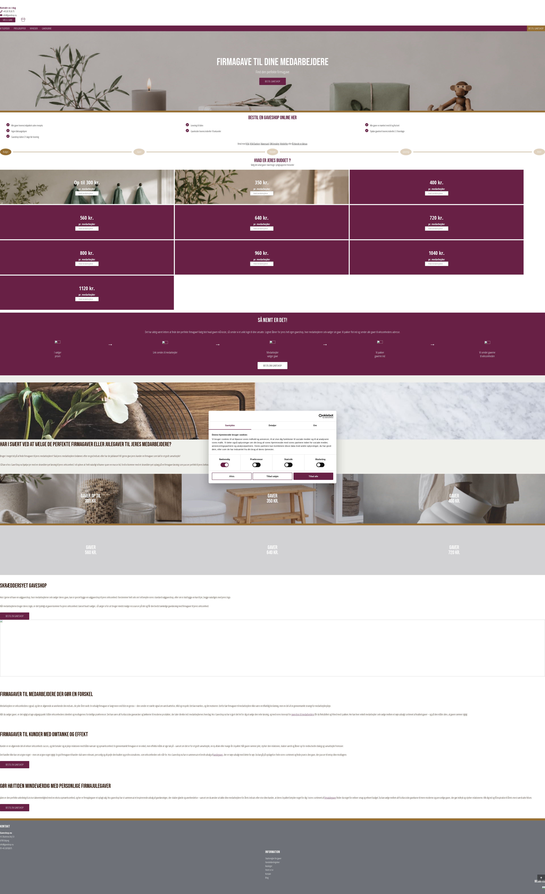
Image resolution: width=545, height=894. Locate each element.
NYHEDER (34, 28)
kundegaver (218, 754)
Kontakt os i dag (8, 7)
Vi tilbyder (5, 28)
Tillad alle (313, 476)
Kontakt (268, 873)
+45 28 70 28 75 (8, 11)
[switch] (256, 465)
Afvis (231, 476)
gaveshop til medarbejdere (303, 714)
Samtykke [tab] (230, 425)
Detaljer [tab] (272, 425)
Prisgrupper (20, 28)
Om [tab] (315, 425)
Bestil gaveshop (536, 28)
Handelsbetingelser (272, 862)
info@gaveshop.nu (10, 15)
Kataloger (268, 866)
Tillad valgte (272, 476)
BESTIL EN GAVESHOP (15, 616)
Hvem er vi (269, 869)
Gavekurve (47, 28)
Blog (267, 877)
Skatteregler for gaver (273, 858)
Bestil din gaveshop (272, 365)
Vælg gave (7, 20)
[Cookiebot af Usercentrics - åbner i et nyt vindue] (320, 416)
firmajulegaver (330, 797)
